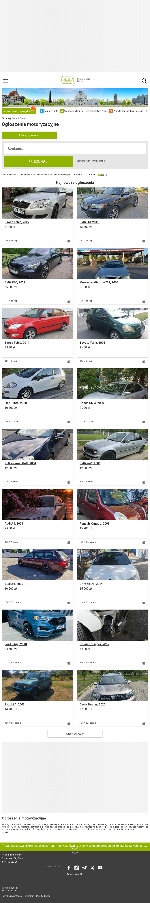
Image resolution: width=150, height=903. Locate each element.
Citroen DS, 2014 (91, 584)
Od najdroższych (62, 175)
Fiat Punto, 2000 (16, 403)
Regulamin (28, 896)
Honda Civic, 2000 (92, 403)
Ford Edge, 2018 (16, 644)
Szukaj (40, 161)
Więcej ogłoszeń (75, 733)
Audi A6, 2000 (14, 584)
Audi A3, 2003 (14, 523)
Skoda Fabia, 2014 (17, 342)
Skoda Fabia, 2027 (17, 222)
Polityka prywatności (12, 896)
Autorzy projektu (75, 874)
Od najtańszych (44, 175)
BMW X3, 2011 (89, 222)
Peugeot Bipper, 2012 (94, 644)
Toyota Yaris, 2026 (92, 342)
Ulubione (77, 175)
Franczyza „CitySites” (12, 858)
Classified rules (42, 896)
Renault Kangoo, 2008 (94, 523)
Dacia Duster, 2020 (92, 704)
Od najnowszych (27, 175)
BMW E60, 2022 (15, 282)
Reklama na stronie (12, 854)
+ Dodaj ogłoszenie (29, 135)
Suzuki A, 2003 (15, 704)
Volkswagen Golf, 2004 (20, 463)
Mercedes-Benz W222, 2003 (99, 282)
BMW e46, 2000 (90, 463)
